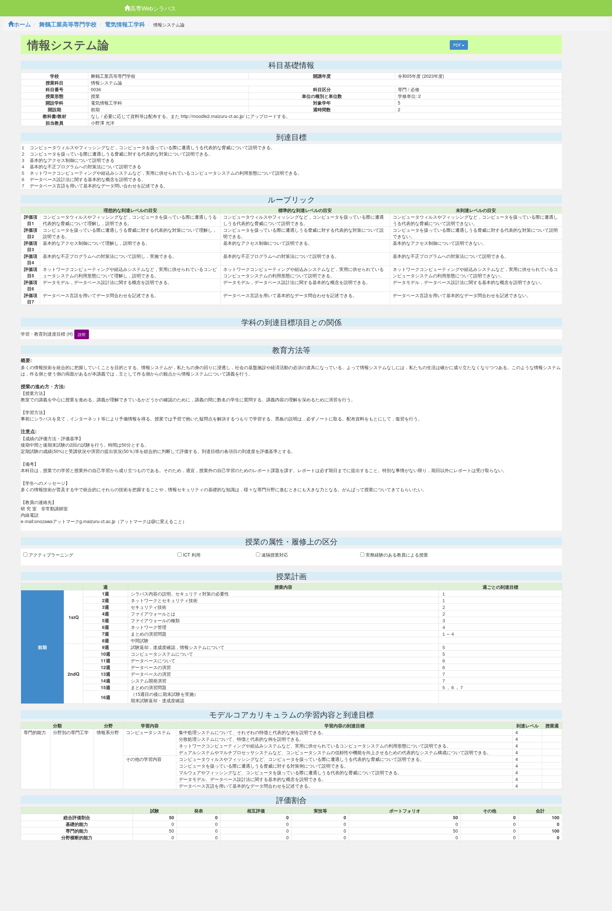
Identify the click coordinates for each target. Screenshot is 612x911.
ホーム (22, 24)
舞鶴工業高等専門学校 (68, 24)
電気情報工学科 (125, 24)
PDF (457, 44)
